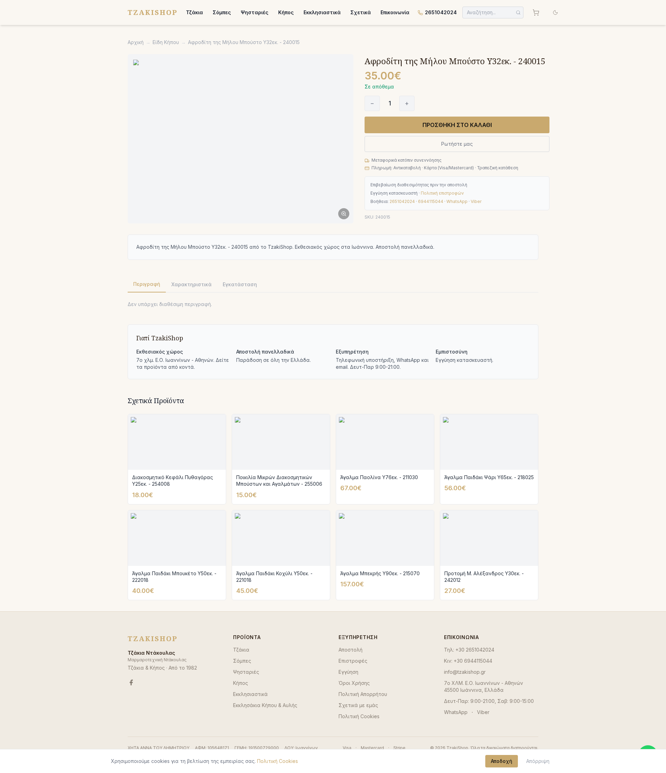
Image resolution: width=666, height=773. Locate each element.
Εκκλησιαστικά (322, 12)
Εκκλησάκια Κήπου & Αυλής (265, 705)
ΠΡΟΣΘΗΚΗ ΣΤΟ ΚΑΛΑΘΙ (457, 124)
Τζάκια (194, 12)
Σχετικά (360, 12)
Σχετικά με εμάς (358, 705)
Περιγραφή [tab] (146, 284)
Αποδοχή (501, 761)
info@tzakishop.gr (465, 672)
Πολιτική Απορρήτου (363, 694)
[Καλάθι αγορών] (536, 12)
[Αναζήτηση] (518, 12)
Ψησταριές (254, 12)
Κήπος (286, 12)
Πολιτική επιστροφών (442, 193)
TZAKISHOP (153, 12)
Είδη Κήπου (166, 42)
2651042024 (441, 12)
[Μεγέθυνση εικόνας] (240, 138)
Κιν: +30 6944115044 (468, 661)
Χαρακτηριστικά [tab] (191, 284)
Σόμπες (222, 12)
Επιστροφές (353, 661)
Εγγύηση (348, 672)
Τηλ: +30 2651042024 (469, 650)
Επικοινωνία (395, 12)
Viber (476, 201)
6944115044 (430, 201)
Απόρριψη (537, 761)
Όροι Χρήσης (354, 683)
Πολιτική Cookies (359, 716)
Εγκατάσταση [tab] (240, 284)
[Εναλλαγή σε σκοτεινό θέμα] (555, 12)
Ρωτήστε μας (457, 144)
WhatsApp (457, 201)
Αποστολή (350, 650)
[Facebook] (131, 682)
